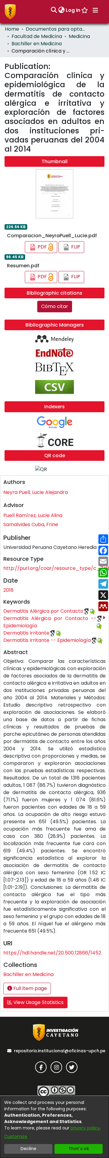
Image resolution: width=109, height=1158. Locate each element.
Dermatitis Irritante (26, 632)
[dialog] (54, 1127)
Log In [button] (73, 10)
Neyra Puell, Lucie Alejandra (35, 492)
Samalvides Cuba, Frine (30, 524)
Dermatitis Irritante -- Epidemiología (47, 640)
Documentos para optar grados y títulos (56, 29)
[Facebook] (41, 1067)
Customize (15, 1136)
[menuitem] (61, 10)
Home (12, 29)
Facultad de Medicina (37, 36)
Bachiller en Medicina (37, 43)
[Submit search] (54, 10)
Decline (28, 1149)
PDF (42, 246)
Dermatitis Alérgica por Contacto (43, 611)
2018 (8, 590)
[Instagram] (56, 1067)
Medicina (79, 36)
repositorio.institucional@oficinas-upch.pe (59, 1051)
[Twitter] (72, 1067)
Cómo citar (54, 306)
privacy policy (85, 1128)
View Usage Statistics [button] (38, 1002)
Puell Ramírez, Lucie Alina (32, 515)
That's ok (78, 1149)
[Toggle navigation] (95, 10)
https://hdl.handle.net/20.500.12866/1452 (52, 952)
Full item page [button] (29, 988)
